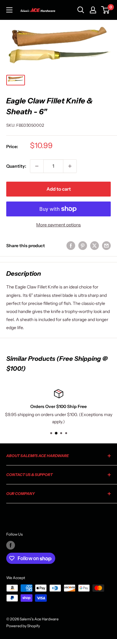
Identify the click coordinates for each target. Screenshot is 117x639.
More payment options (58, 225)
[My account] (93, 10)
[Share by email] (106, 245)
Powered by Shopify (23, 625)
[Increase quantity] (69, 166)
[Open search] (80, 10)
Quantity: (16, 166)
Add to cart (58, 189)
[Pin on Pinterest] (82, 245)
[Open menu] (9, 9)
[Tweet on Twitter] (94, 245)
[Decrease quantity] (36, 166)
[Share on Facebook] (70, 245)
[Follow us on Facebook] (10, 545)
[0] (106, 10)
